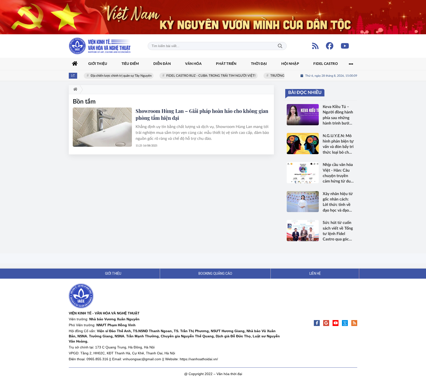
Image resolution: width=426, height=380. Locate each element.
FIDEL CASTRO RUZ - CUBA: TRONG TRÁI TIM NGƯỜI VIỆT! (206, 75)
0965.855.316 (97, 359)
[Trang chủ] (75, 64)
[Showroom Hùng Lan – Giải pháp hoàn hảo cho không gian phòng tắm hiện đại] (102, 127)
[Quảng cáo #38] (213, 17)
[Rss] (354, 323)
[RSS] (315, 46)
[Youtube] (345, 46)
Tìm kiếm (280, 46)
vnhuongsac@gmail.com (142, 359)
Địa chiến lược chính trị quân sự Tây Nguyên (116, 75)
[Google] (326, 323)
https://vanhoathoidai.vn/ (199, 359)
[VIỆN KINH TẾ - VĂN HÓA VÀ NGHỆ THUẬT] (99, 46)
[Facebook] (329, 46)
